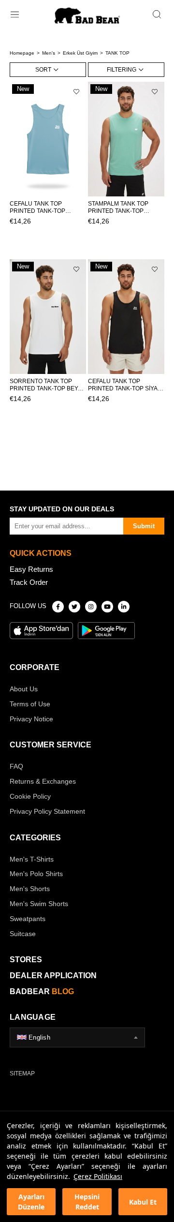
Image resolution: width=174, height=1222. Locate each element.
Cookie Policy (30, 796)
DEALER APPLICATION (53, 975)
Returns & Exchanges (43, 781)
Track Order (29, 582)
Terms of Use (30, 704)
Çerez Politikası (97, 1176)
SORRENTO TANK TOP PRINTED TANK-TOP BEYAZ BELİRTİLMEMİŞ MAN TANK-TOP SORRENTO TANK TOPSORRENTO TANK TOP (47, 385)
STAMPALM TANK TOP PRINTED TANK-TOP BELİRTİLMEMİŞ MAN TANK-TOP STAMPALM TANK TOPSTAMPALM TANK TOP (125, 207)
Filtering (121, 69)
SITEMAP (22, 1073)
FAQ (16, 766)
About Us (24, 689)
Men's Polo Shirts (36, 874)
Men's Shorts (30, 889)
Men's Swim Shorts (39, 904)
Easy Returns (31, 569)
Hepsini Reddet (87, 1201)
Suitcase (23, 934)
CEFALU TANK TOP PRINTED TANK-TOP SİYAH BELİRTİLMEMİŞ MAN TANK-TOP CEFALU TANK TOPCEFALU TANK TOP (125, 385)
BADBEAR (42, 991)
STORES (26, 959)
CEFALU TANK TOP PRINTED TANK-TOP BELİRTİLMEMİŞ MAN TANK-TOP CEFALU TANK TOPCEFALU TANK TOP (44, 207)
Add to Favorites (76, 91)
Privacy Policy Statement (47, 811)
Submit (144, 526)
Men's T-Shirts (32, 859)
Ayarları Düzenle (31, 1201)
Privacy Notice (31, 719)
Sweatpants (27, 919)
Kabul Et (143, 1202)
